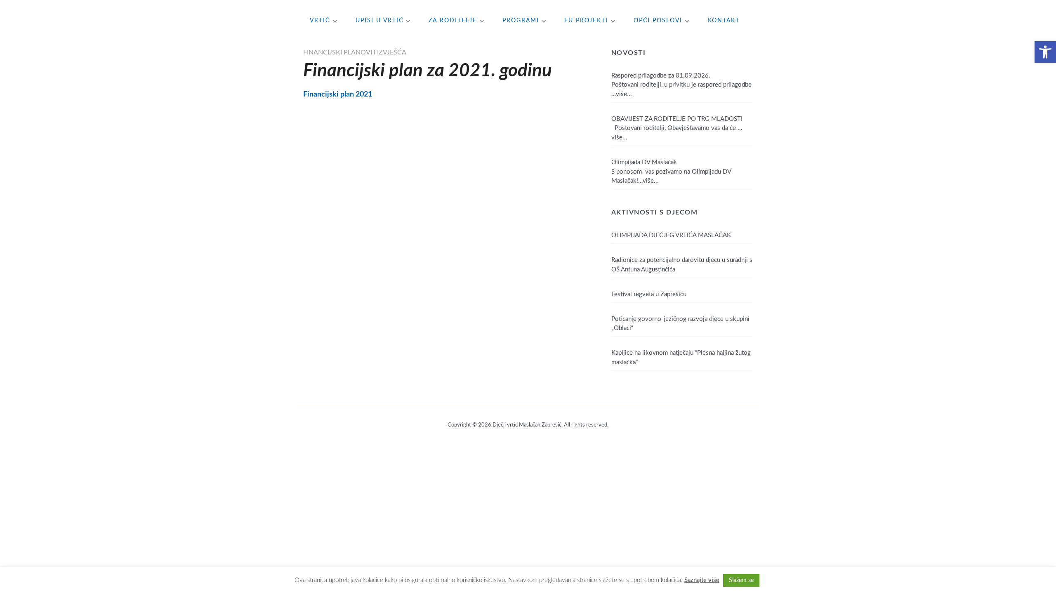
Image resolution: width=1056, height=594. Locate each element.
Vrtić (320, 21)
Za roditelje (453, 21)
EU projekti (586, 21)
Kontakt (724, 21)
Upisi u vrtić (379, 21)
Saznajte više (701, 580)
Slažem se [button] (741, 580)
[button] (1045, 52)
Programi (520, 21)
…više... (621, 94)
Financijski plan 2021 (337, 94)
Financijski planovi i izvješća (354, 52)
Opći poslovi (658, 21)
